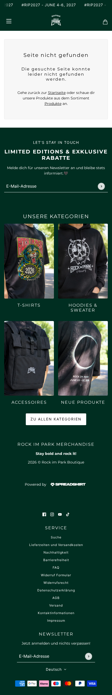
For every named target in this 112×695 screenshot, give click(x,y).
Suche (56, 537)
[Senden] (101, 186)
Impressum (56, 620)
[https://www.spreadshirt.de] (67, 484)
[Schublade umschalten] (8, 20)
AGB (56, 598)
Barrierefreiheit (56, 560)
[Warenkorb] (103, 20)
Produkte (53, 103)
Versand (56, 605)
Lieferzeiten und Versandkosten (56, 545)
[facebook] (44, 514)
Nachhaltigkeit (56, 552)
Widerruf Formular (56, 575)
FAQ (56, 567)
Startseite (57, 92)
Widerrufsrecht (56, 583)
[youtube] (60, 514)
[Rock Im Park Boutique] (56, 20)
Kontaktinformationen (56, 613)
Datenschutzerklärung (56, 590)
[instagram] (52, 514)
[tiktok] (68, 514)
